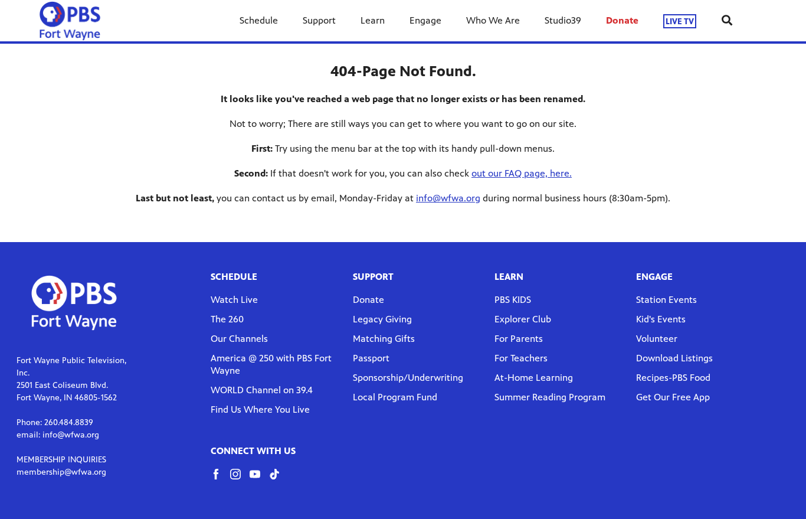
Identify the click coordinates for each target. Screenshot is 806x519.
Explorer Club (522, 319)
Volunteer (656, 338)
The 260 (227, 319)
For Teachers (521, 358)
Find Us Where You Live (260, 409)
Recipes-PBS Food (673, 377)
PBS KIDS (512, 299)
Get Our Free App (673, 397)
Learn (373, 20)
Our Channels (239, 338)
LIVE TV (680, 21)
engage (654, 276)
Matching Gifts (384, 338)
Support (319, 20)
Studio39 (563, 20)
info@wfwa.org (448, 198)
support (373, 276)
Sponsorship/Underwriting (408, 377)
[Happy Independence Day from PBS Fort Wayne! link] (69, 20)
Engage (425, 20)
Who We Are (493, 20)
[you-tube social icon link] (259, 480)
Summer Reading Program (549, 397)
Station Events (666, 299)
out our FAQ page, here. (521, 173)
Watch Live (234, 299)
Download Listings (674, 358)
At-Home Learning (533, 377)
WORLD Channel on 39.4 (262, 390)
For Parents (518, 338)
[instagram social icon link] (240, 480)
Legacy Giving (382, 319)
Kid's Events (661, 319)
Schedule (259, 20)
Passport (371, 358)
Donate (622, 20)
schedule (234, 276)
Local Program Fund (395, 397)
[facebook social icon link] (220, 480)
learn (508, 276)
